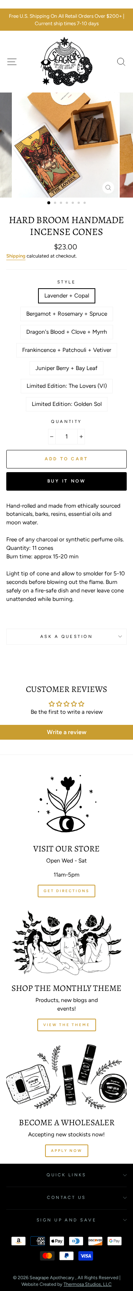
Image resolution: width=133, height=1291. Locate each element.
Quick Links (66, 1174)
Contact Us (66, 1197)
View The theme (66, 1024)
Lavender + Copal (66, 295)
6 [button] (79, 203)
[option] (66, 19)
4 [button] (67, 203)
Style (66, 282)
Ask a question (66, 636)
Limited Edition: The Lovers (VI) (67, 385)
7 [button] (85, 203)
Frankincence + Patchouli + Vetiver (66, 349)
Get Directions (66, 890)
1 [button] (49, 203)
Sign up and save (66, 1220)
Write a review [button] (66, 732)
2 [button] (56, 203)
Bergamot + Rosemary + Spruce (66, 313)
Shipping (15, 256)
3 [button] (62, 203)
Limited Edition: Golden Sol (67, 403)
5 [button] (73, 203)
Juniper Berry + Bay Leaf (66, 368)
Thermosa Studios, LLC (88, 1284)
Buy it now (66, 481)
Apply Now (66, 1150)
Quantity (66, 421)
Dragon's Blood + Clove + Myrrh (66, 331)
